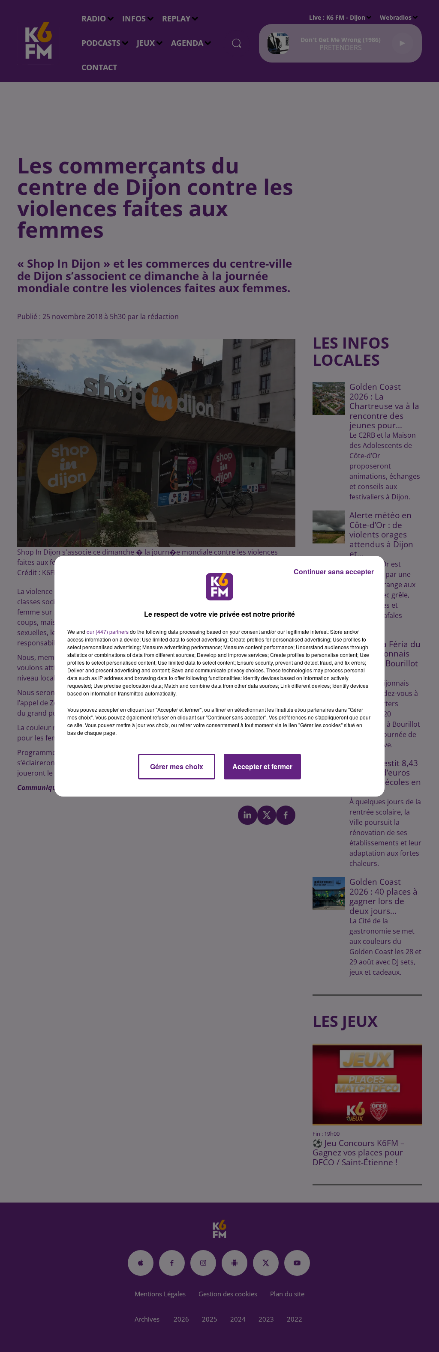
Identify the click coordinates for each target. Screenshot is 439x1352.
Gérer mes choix (176, 766)
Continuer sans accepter (334, 571)
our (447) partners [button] (108, 631)
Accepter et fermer (262, 766)
